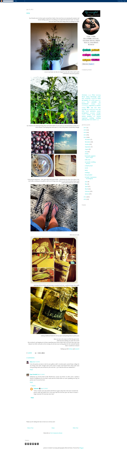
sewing (88, 114)
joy (95, 105)
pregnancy (85, 113)
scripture (83, 114)
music (97, 109)
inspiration (92, 105)
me (88, 109)
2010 (85, 199)
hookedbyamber (85, 105)
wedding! (87, 172)
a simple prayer (89, 165)
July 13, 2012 (36, 361)
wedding (92, 118)
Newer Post (30, 428)
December (87, 139)
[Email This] (38, 353)
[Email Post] (35, 353)
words (97, 119)
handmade (85, 103)
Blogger (81, 448)
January (87, 194)
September (88, 147)
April (86, 186)
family (86, 100)
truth (94, 116)
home (99, 103)
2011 (85, 197)
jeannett (77, 349)
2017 (85, 127)
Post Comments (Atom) (56, 433)
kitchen (99, 105)
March (86, 189)
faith (99, 98)
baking (88, 96)
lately (86, 170)
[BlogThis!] (39, 353)
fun (100, 102)
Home (53, 428)
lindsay (71, 349)
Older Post (75, 428)
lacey (31, 361)
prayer (99, 111)
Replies (34, 385)
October (87, 144)
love (99, 107)
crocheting (87, 98)
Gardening (98, 95)
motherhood (92, 109)
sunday (86, 153)
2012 (85, 137)
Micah (83, 96)
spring (93, 114)
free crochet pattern (93, 100)
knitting (84, 107)
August (87, 149)
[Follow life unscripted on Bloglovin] (88, 64)
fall (82, 100)
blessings (93, 96)
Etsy (93, 95)
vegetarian (84, 118)
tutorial (99, 116)
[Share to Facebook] (42, 353)
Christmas (84, 95)
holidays (93, 103)
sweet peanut (87, 116)
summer (98, 114)
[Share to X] (41, 353)
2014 (85, 132)
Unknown (36, 388)
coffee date (87, 159)
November (88, 142)
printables (92, 113)
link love (94, 107)
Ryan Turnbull (33, 374)
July (86, 151)
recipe (99, 113)
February (87, 191)
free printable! (88, 175)
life (88, 107)
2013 (85, 135)
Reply (31, 369)
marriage (84, 109)
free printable (91, 102)
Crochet (89, 95)
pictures (93, 111)
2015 (85, 130)
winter (94, 119)
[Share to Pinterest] (44, 353)
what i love (89, 119)
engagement (94, 98)
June (86, 181)
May (86, 184)
